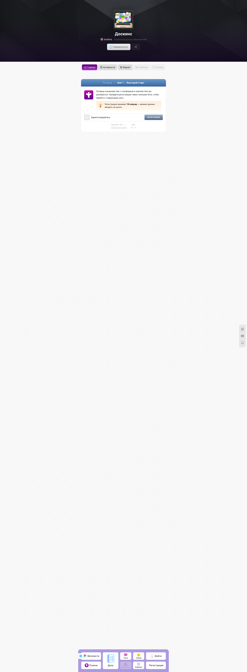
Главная (90, 67)
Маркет (126, 67)
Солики (159, 67)
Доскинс (123, 34)
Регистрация (153, 117)
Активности (109, 67)
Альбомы (143, 67)
